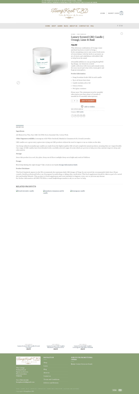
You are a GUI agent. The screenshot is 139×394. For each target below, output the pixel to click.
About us (73, 26)
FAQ (92, 26)
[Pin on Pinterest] (81, 115)
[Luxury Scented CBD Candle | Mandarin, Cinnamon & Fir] (55, 266)
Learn (60, 26)
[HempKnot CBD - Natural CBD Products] (69, 13)
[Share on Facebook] (72, 115)
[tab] (20, 127)
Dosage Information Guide (68, 165)
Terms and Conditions (51, 379)
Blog (66, 26)
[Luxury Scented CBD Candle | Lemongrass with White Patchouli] (82, 266)
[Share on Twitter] (75, 115)
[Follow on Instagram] (119, 26)
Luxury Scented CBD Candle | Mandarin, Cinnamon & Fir (56, 346)
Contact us (84, 26)
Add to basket (88, 100)
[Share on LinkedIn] (84, 115)
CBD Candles (81, 34)
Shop (54, 26)
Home (47, 26)
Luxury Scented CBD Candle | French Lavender (29, 346)
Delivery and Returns (51, 383)
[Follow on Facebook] (117, 26)
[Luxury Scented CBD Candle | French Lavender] (28, 266)
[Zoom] (18, 82)
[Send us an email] (122, 26)
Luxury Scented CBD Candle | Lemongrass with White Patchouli (83, 346)
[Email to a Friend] (78, 115)
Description (20, 127)
